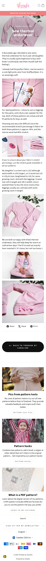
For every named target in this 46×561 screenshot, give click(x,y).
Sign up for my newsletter (22, 526)
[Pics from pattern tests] (23, 379)
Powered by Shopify (23, 559)
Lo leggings (38, 110)
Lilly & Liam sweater (27, 113)
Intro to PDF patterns (23, 510)
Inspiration (18, 26)
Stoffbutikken (33, 72)
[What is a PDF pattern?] (23, 479)
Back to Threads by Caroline (24, 346)
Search (23, 518)
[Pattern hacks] (23, 431)
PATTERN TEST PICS (23, 413)
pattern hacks (23, 461)
